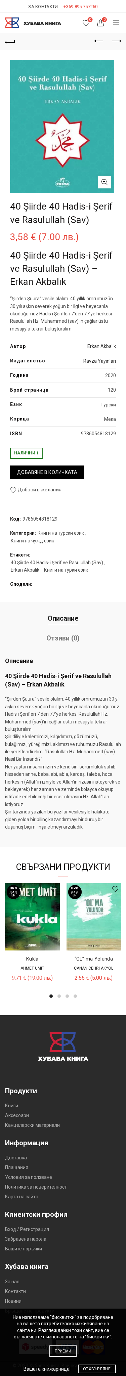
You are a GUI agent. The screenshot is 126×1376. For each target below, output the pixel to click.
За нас (12, 1281)
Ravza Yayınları (99, 361)
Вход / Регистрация (27, 1229)
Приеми (63, 1351)
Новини (13, 1301)
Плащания (16, 1167)
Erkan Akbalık (101, 346)
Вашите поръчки (23, 1248)
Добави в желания (39, 489)
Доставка (16, 1157)
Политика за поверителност (36, 1187)
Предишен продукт (99, 41)
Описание (63, 618)
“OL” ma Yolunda (94, 959)
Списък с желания (90, 19)
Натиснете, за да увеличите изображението (104, 182)
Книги (11, 1105)
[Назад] (10, 41)
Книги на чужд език (32, 540)
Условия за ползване (28, 1177)
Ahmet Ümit (32, 968)
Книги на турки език (66, 570)
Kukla (32, 959)
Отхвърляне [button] (97, 1369)
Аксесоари (17, 1115)
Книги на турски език (61, 533)
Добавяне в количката (47, 472)
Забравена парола (25, 1239)
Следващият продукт (116, 41)
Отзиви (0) (63, 638)
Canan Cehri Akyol (93, 968)
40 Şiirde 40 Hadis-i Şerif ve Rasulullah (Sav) (57, 562)
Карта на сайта (21, 1196)
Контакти (15, 1291)
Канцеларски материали (32, 1125)
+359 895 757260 (81, 6)
